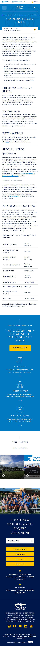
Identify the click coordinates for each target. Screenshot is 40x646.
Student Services (23, 15)
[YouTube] (20, 626)
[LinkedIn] (25, 626)
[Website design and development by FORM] (20, 642)
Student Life (13, 15)
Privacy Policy (15, 636)
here (7, 142)
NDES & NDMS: (20, 589)
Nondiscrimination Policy (29, 636)
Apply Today (20, 520)
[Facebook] (14, 626)
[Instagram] (31, 626)
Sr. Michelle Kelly (13, 196)
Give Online (20, 533)
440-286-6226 (20, 579)
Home (5, 15)
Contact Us (20, 638)
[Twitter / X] (9, 626)
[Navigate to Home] (20, 7)
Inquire (20, 528)
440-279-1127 (20, 593)
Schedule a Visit (20, 524)
